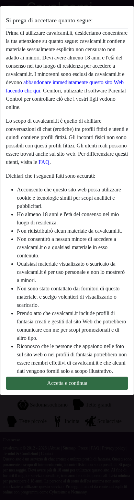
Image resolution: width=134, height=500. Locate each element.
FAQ (43, 162)
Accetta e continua (67, 383)
